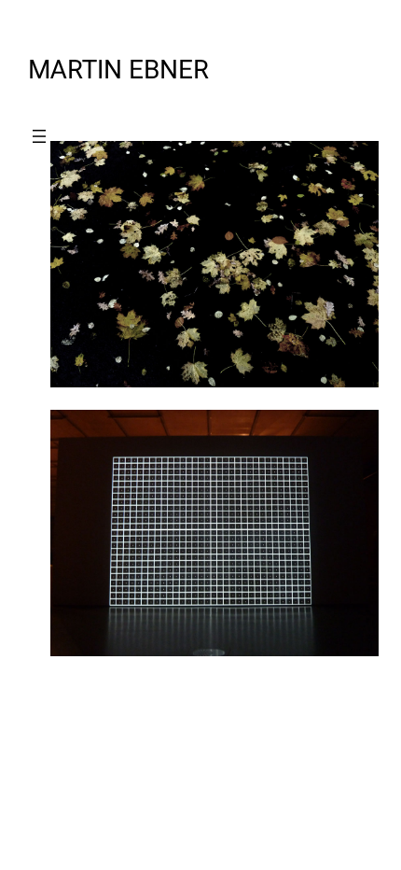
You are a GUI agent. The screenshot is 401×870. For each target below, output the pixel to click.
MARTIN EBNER (118, 69)
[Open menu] (39, 136)
